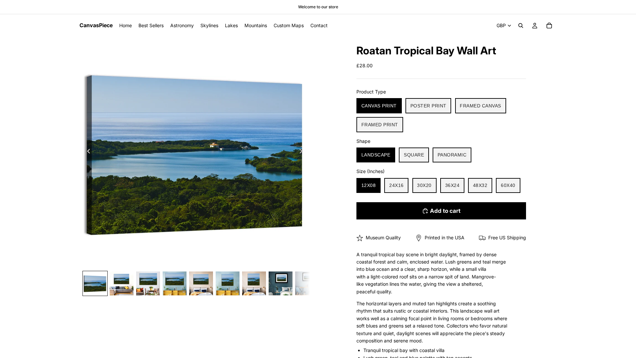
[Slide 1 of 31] (95, 283)
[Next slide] (302, 152)
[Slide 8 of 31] (280, 283)
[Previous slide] (87, 152)
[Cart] (549, 25)
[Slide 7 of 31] (254, 283)
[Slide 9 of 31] (307, 283)
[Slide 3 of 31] (148, 283)
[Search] (520, 25)
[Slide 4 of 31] (174, 283)
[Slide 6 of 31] (227, 283)
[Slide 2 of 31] (121, 283)
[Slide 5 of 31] (201, 283)
